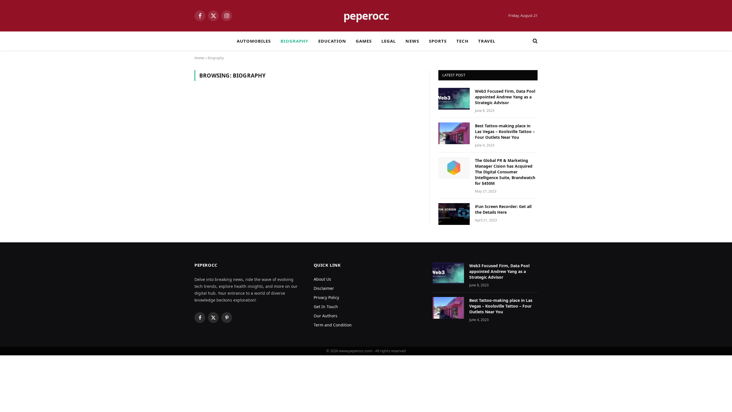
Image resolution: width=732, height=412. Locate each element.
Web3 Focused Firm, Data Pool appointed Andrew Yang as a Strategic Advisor (505, 96)
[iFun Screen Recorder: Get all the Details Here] (454, 214)
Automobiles (254, 41)
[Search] (535, 41)
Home (199, 58)
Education (332, 41)
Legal (388, 41)
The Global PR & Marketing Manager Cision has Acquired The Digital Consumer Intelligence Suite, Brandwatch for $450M (505, 172)
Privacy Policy (326, 297)
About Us (322, 279)
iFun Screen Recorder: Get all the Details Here (503, 209)
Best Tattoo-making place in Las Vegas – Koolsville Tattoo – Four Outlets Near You (505, 131)
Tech (462, 41)
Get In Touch (326, 306)
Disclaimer (324, 288)
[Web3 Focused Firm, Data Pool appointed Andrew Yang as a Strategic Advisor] (454, 99)
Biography (294, 41)
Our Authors (325, 315)
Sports (438, 41)
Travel (486, 41)
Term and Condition (333, 325)
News (412, 41)
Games (364, 41)
